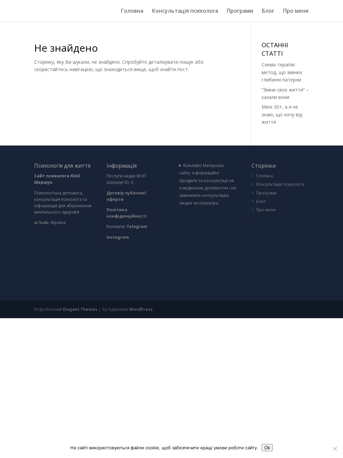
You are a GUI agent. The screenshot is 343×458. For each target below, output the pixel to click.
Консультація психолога (185, 11)
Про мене (296, 11)
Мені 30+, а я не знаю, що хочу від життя (282, 114)
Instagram (118, 237)
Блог (268, 11)
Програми (240, 11)
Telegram (137, 226)
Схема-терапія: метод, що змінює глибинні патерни (282, 72)
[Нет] (334, 448)
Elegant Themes (80, 309)
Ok (267, 447)
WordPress (141, 309)
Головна (132, 11)
